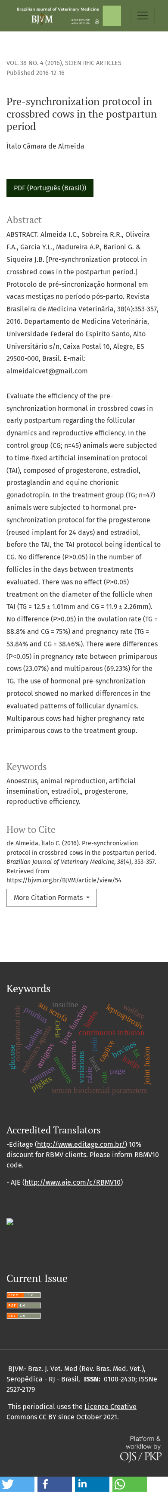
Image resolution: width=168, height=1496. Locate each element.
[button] (17, 1484)
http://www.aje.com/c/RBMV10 (73, 1182)
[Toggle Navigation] (143, 15)
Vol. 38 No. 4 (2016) (34, 63)
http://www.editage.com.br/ (81, 1144)
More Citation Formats (49, 898)
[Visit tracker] (9, 1221)
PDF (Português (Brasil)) (50, 188)
